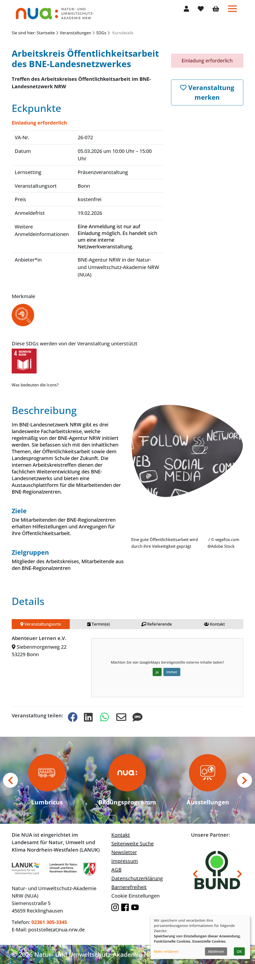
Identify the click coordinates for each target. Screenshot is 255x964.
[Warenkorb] (215, 9)
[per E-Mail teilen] (120, 717)
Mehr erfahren (166, 951)
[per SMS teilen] (136, 717)
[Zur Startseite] (55, 11)
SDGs (101, 33)
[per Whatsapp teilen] (104, 717)
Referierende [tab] (159, 624)
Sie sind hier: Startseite (33, 33)
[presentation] (10, 780)
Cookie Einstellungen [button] (135, 895)
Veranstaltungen (75, 33)
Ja (157, 672)
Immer (171, 672)
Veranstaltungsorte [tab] (42, 624)
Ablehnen (216, 951)
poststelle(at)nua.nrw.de (56, 929)
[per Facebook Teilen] (71, 717)
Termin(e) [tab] (100, 624)
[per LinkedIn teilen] (88, 717)
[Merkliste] (201, 9)
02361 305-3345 (49, 922)
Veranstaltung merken (210, 92)
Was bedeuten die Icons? (35, 385)
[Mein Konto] (186, 9)
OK (239, 951)
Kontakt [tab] (217, 624)
